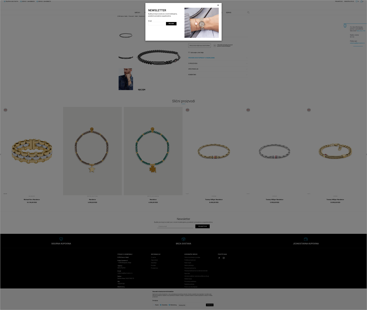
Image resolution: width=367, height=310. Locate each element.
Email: (150, 21)
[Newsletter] (201, 22)
